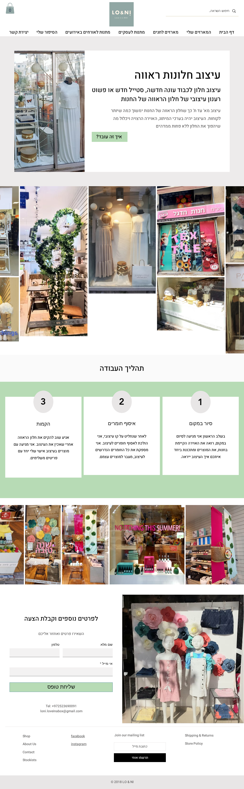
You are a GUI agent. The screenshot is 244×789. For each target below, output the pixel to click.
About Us (29, 744)
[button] (10, 8)
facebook (78, 736)
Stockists (29, 760)
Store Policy (194, 743)
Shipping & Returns (199, 735)
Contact (29, 752)
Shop (26, 736)
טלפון (55, 644)
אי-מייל (107, 663)
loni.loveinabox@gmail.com (61, 711)
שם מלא (106, 644)
